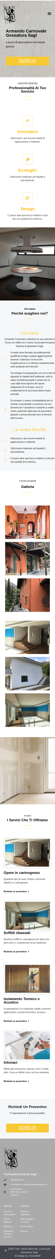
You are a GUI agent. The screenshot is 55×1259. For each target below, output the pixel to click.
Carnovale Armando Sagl (20, 1174)
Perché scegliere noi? (30, 313)
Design (27, 209)
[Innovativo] (27, 120)
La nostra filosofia (29, 429)
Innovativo (27, 131)
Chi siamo (30, 333)
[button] (49, 13)
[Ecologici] (27, 159)
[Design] (27, 198)
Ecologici (27, 170)
